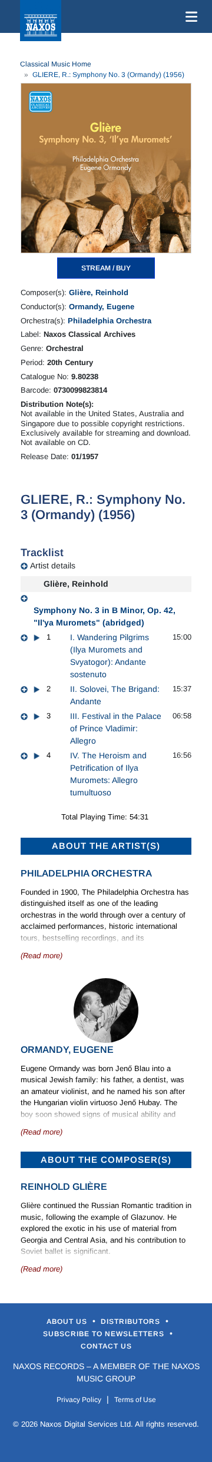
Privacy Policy (79, 1400)
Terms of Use (135, 1400)
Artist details (52, 565)
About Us (68, 1321)
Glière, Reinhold (98, 292)
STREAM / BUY (106, 268)
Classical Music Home (55, 64)
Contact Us (106, 1346)
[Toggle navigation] (189, 16)
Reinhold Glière (64, 1187)
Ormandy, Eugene (101, 306)
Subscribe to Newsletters (105, 1334)
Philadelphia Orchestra (109, 320)
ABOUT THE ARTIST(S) (106, 846)
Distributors (132, 1321)
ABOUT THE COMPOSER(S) (106, 1160)
